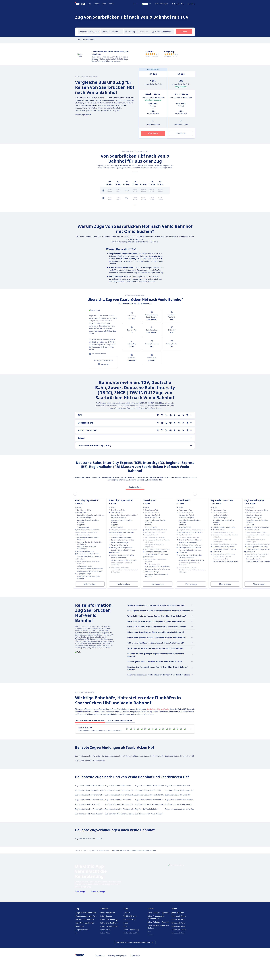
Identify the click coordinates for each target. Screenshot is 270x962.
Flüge (104, 4)
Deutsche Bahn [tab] (135, 487)
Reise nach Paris (178, 919)
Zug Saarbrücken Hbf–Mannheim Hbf (90, 761)
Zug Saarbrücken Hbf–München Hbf (179, 756)
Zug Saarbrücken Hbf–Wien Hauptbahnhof (122, 795)
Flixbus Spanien (106, 916)
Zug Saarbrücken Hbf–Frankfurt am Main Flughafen (95, 785)
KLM (125, 926)
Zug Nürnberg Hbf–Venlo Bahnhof (148, 814)
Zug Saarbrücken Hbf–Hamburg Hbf (89, 790)
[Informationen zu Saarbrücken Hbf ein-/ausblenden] (191, 729)
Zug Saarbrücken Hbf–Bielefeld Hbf (149, 799)
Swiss (126, 923)
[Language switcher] (146, 4)
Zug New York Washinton (86, 913)
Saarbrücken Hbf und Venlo (158, 709)
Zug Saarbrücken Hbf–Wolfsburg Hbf (120, 756)
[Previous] (103, 183)
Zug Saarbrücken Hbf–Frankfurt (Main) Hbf (152, 756)
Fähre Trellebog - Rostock (158, 922)
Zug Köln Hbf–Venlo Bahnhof (146, 809)
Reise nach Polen (178, 923)
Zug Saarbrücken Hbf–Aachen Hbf (178, 804)
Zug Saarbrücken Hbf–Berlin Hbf (118, 785)
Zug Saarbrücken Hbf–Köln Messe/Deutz (181, 799)
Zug (89, 4)
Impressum (100, 955)
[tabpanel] (135, 540)
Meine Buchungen (161, 4)
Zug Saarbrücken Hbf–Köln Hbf (177, 785)
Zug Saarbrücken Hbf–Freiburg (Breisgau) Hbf (93, 809)
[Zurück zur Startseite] (81, 3)
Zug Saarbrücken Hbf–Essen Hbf (118, 799)
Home (77, 850)
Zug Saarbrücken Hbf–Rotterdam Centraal (122, 809)
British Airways (130, 919)
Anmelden (191, 4)
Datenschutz (135, 955)
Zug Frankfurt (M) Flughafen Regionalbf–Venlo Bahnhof (127, 814)
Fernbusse (104, 909)
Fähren (111, 4)
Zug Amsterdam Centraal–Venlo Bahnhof (181, 809)
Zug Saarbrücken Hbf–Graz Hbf (177, 795)
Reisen (174, 909)
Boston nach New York (85, 919)
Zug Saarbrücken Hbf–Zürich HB (148, 790)
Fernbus (97, 4)
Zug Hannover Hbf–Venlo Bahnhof (89, 814)
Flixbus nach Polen (107, 913)
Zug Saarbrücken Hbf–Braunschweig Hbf (151, 804)
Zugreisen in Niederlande (98, 850)
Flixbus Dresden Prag (108, 919)
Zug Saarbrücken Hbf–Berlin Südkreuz (90, 799)
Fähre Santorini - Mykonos (158, 913)
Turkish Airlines (130, 916)
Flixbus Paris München (109, 926)
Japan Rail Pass (177, 913)
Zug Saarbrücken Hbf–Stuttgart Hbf (179, 790)
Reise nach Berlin (178, 916)
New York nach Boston (85, 923)
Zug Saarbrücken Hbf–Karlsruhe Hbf (89, 795)
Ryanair (127, 913)
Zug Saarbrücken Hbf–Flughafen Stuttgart (152, 795)
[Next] (167, 183)
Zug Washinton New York (86, 916)
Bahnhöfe (80, 926)
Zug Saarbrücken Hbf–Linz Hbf (87, 804)
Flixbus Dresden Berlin (109, 923)
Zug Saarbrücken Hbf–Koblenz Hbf (119, 804)
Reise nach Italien (178, 926)
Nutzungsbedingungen (117, 955)
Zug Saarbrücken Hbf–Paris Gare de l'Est (91, 756)
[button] (130, 31)
